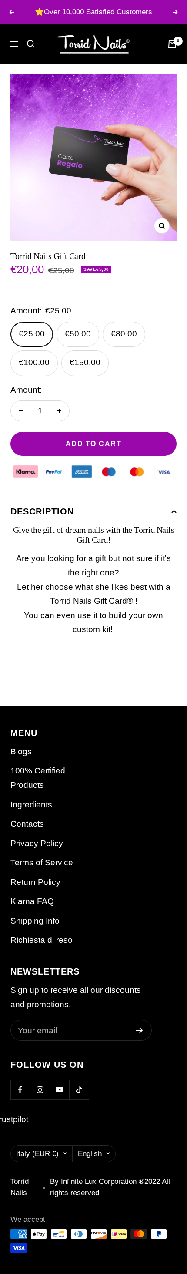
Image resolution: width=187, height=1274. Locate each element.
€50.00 (78, 333)
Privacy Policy (36, 843)
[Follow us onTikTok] (79, 1089)
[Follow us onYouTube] (59, 1089)
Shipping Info (35, 920)
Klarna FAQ (32, 901)
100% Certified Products (37, 778)
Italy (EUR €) (37, 1154)
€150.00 (85, 362)
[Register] (139, 1030)
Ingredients (31, 804)
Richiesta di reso (41, 940)
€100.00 (34, 362)
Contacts (27, 823)
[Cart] (172, 44)
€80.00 (124, 333)
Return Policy (35, 882)
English (90, 1154)
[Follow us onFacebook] (20, 1089)
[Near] (31, 44)
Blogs (21, 751)
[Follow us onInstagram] (40, 1089)
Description (42, 511)
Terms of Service (41, 862)
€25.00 (32, 333)
